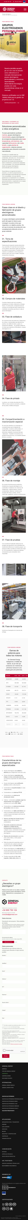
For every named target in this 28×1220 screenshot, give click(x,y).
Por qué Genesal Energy (8, 1071)
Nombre (4, 955)
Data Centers (5, 1126)
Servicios (4, 1129)
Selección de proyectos (8, 1156)
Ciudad (3, 1010)
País (3, 1018)
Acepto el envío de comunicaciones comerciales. (14, 1028)
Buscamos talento (7, 1078)
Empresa (4, 994)
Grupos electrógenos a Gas (9, 1103)
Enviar (6, 1056)
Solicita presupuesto (10, 103)
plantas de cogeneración (10, 146)
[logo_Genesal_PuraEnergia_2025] (11, 9)
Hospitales (5, 1136)
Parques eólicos (6, 1138)
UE (24, 2)
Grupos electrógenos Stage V (10, 1108)
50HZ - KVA (17, 675)
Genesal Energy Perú (8, 1087)
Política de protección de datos (16, 1044)
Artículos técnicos (7, 1154)
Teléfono (4, 979)
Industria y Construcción (9, 1133)
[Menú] (24, 9)
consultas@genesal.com (9, 914)
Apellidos (4, 963)
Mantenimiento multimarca (9, 1165)
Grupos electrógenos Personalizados (12, 1099)
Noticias (4, 1151)
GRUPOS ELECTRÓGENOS (8, 1096)
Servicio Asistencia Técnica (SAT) (11, 1163)
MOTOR (8, 675)
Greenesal (5, 1073)
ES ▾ (14, 4)
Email (3, 971)
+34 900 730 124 (7, 1)
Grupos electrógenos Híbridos (10, 1106)
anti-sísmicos (15, 141)
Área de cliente (18, 1)
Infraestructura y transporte (10, 1122)
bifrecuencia (12, 143)
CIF (3, 986)
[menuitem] (7, 1)
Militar (4, 1131)
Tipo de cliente (5, 1002)
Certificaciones (6, 1076)
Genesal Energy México (8, 1085)
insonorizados (6, 137)
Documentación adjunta (7, 937)
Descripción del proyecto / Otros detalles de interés (13, 922)
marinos (4, 135)
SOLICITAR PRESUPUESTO (8, 1110)
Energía (4, 1124)
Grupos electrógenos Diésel (10, 1101)
